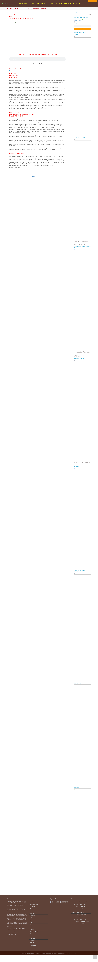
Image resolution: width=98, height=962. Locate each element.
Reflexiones (32, 936)
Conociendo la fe (52, 3)
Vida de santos (33, 945)
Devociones (32, 913)
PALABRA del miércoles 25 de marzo (80, 917)
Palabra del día (23, 3)
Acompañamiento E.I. (65, 3)
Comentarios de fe (34, 904)
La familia (32, 917)
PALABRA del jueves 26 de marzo (79, 914)
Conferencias (33, 906)
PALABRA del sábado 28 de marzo (80, 908)
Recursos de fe (40, 3)
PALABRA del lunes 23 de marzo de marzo (81, 921)
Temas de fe (32, 938)
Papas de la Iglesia (34, 931)
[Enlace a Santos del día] (15, 70)
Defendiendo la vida (34, 911)
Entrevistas (32, 942)
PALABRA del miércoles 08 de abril (80, 902)
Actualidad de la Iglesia (34, 902)
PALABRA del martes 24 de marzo (79, 919)
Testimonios (32, 940)
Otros (31, 924)
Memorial (31, 3)
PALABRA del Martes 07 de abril (79, 904)
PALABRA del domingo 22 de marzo (80, 923)
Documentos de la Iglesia (35, 915)
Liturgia (31, 920)
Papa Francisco (33, 927)
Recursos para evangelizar (35, 933)
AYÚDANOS (76, 3)
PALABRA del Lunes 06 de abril (79, 906)
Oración (31, 922)
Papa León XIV (33, 929)
